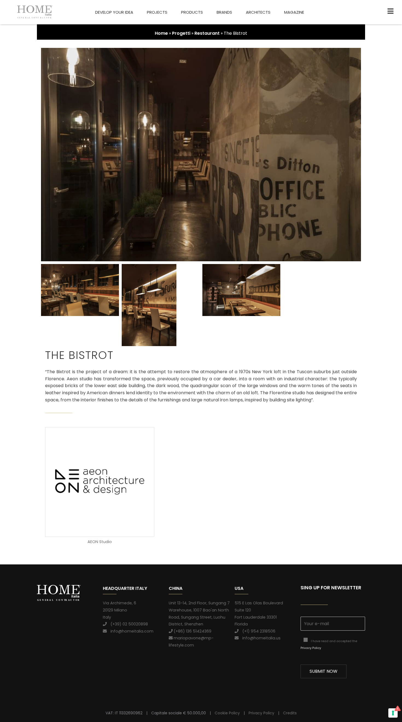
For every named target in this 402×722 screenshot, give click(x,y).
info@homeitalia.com (130, 631)
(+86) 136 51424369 (192, 631)
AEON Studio (100, 541)
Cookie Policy (227, 713)
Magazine (294, 12)
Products (192, 12)
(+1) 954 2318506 (256, 631)
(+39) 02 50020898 (127, 624)
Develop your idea (114, 12)
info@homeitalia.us (259, 638)
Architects (258, 12)
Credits (290, 713)
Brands (224, 12)
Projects (157, 12)
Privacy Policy (311, 648)
